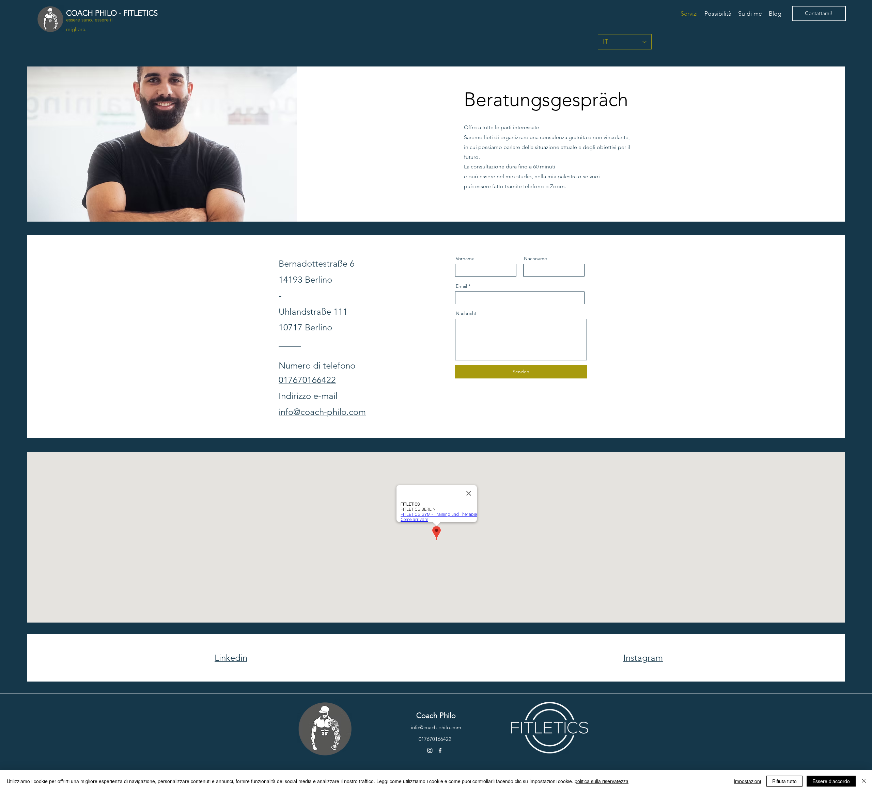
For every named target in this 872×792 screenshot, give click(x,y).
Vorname (465, 258)
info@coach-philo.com (436, 727)
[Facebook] (440, 750)
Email (461, 286)
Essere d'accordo (831, 781)
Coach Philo (436, 715)
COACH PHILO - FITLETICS (112, 13)
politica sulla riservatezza (601, 781)
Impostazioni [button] (747, 781)
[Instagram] (429, 750)
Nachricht (466, 313)
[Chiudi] (864, 781)
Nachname (535, 258)
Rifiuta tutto (784, 781)
